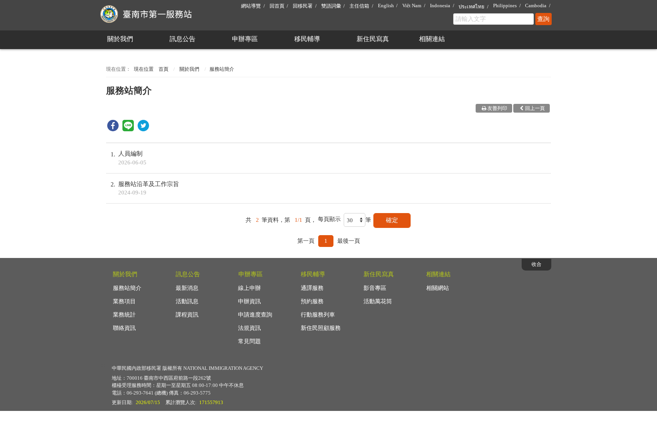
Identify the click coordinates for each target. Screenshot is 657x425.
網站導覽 (251, 6)
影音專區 (374, 288)
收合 (536, 264)
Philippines (505, 5)
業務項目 (124, 301)
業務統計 (124, 315)
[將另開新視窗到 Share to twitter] (143, 129)
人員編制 (132, 157)
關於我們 (120, 39)
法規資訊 (249, 328)
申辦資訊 (249, 301)
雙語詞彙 (331, 6)
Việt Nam (411, 5)
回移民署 (303, 6)
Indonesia (440, 5)
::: (102, 3)
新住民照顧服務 (321, 328)
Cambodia (535, 5)
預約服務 (312, 301)
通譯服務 (312, 288)
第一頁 (305, 241)
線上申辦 (249, 288)
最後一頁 (348, 241)
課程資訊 (187, 315)
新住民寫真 (373, 39)
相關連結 (432, 39)
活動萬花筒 (377, 301)
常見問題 (249, 341)
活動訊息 (187, 301)
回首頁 (277, 6)
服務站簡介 (127, 288)
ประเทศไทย (471, 7)
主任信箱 (359, 6)
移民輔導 (307, 39)
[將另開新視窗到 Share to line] (128, 129)
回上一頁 (535, 108)
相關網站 (437, 288)
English (386, 5)
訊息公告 (182, 39)
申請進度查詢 (255, 315)
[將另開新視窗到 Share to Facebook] (113, 129)
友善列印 (497, 108)
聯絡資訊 (124, 328)
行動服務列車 (318, 315)
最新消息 (187, 288)
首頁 (163, 69)
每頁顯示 (329, 219)
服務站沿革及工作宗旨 (148, 188)
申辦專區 (245, 39)
